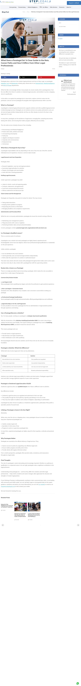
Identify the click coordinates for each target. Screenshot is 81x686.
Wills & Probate (7, 85)
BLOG (60, 22)
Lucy (7, 83)
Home (24, 11)
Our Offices (45, 7)
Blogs (28, 11)
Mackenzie (14, 83)
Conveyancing (12, 7)
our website (42, 484)
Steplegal (2, 68)
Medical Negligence (33, 7)
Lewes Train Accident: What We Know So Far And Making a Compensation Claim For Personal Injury (34, 515)
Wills (41, 7)
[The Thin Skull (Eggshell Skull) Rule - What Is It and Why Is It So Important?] (17, 525)
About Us (68, 7)
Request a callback (74, 3)
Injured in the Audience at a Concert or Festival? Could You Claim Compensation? (7, 506)
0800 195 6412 (10, 2)
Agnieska (3, 83)
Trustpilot (60, 38)
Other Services (53, 7)
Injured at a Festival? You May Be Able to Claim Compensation (20, 515)
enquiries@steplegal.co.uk (8, 486)
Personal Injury (22, 7)
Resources (61, 7)
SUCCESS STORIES (62, 26)
